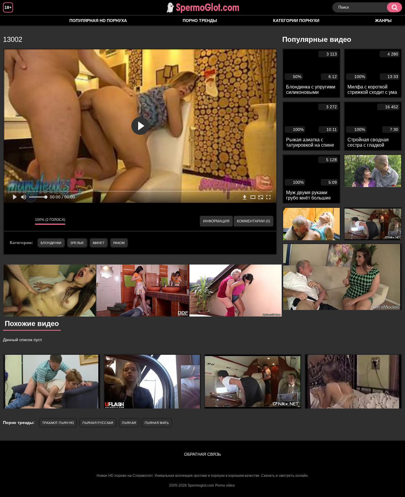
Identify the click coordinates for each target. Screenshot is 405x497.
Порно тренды (200, 20)
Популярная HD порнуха (98, 20)
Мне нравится (13, 221)
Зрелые (77, 243)
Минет (99, 243)
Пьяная (129, 423)
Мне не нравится (26, 221)
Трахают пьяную (58, 423)
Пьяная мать (157, 423)
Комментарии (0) (253, 221)
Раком (119, 243)
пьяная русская (97, 423)
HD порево (13, 21)
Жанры (383, 20)
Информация (216, 221)
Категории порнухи (296, 20)
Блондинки (51, 243)
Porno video (225, 485)
